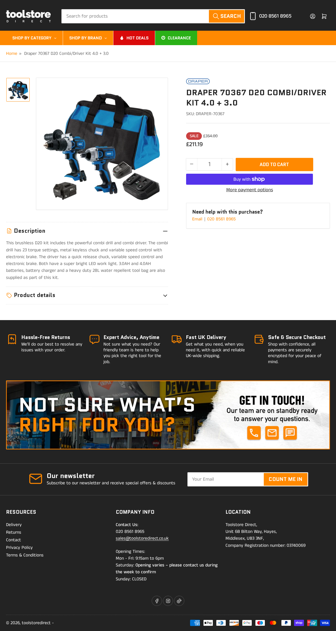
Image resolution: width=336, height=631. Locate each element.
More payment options (249, 190)
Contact (13, 540)
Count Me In (285, 479)
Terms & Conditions (25, 555)
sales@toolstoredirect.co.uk (142, 538)
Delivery (14, 525)
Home (11, 53)
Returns (13, 532)
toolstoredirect (36, 623)
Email (198, 219)
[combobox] (153, 16)
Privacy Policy (19, 547)
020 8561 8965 (275, 16)
